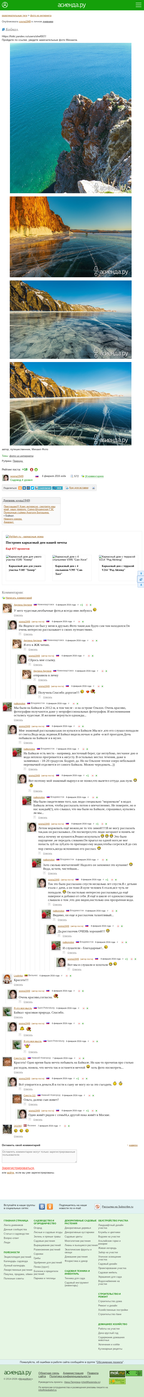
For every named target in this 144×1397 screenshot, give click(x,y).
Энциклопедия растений (17, 1256)
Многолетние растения (78, 1240)
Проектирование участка (112, 1268)
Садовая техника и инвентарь (77, 1272)
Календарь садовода (16, 1261)
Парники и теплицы (45, 1278)
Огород (38, 1228)
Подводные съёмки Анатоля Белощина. (26, 512)
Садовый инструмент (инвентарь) (77, 1284)
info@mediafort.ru (47, 1390)
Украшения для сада (110, 1276)
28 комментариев (94, 476)
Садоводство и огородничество (45, 1222)
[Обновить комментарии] (140, 579)
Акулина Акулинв (23, 605)
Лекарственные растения (18, 1269)
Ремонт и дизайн (107, 1305)
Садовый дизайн (107, 1263)
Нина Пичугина (72, 1382)
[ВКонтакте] (42, 1207)
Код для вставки (78, 487)
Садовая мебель (107, 1272)
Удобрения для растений (48, 1262)
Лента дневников (13, 1225)
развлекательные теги (14, 15)
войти (10, 1172)
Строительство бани (109, 1314)
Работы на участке (109, 1328)
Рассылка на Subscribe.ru (117, 1206)
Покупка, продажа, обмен (18, 1274)
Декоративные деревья (78, 1228)
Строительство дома (110, 1301)
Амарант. (9, 522)
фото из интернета (40, 15)
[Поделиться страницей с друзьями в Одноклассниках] (20, 488)
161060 (18, 1126)
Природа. (18, 461)
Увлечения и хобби (109, 1344)
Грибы (37, 1258)
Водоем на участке (109, 1236)
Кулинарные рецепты (110, 1348)
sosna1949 (25, 21)
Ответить (18, 615)
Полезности (12, 1252)
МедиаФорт (25, 1379)
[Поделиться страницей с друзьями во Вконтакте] (24, 488)
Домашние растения (76, 1256)
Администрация (73, 1373)
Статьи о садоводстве (16, 1233)
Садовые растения (44, 1240)
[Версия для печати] (93, 488)
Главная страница (16, 1220)
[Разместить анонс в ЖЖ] (57, 488)
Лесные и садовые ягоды (48, 1232)
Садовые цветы (73, 1236)
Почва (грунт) (41, 1266)
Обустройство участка (113, 1220)
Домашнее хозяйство (112, 1324)
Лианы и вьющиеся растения (81, 1245)
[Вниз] (140, 585)
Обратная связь (48, 1373)
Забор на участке (108, 1252)
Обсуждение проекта (110, 1362)
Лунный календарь (14, 1265)
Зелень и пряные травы (47, 1236)
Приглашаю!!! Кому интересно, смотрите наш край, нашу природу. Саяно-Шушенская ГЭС (29, 508)
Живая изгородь (107, 1248)
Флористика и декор (76, 1261)
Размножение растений (47, 1249)
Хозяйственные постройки (113, 1309)
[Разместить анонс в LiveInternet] (43, 488)
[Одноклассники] (50, 1207)
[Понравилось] (90, 604)
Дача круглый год (108, 1333)
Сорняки (38, 1253)
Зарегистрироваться (18, 1168)
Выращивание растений (47, 1245)
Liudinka (18, 975)
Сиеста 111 (20, 1058)
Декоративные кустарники (79, 1232)
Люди (7, 1242)
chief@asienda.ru (91, 1382)
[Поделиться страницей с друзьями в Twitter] (32, 488)
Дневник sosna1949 (16, 500)
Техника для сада (75, 1278)
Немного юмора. (13, 518)
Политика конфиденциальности (70, 1376)
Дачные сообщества (15, 1229)
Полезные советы (14, 1278)
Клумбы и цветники (109, 1232)
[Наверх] (140, 573)
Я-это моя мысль (23, 1008)
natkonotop (19, 703)
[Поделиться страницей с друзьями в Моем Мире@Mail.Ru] (28, 488)
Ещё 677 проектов (18, 548)
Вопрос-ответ (11, 1238)
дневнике (48, 21)
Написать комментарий (19, 597)
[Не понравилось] (86, 604)
